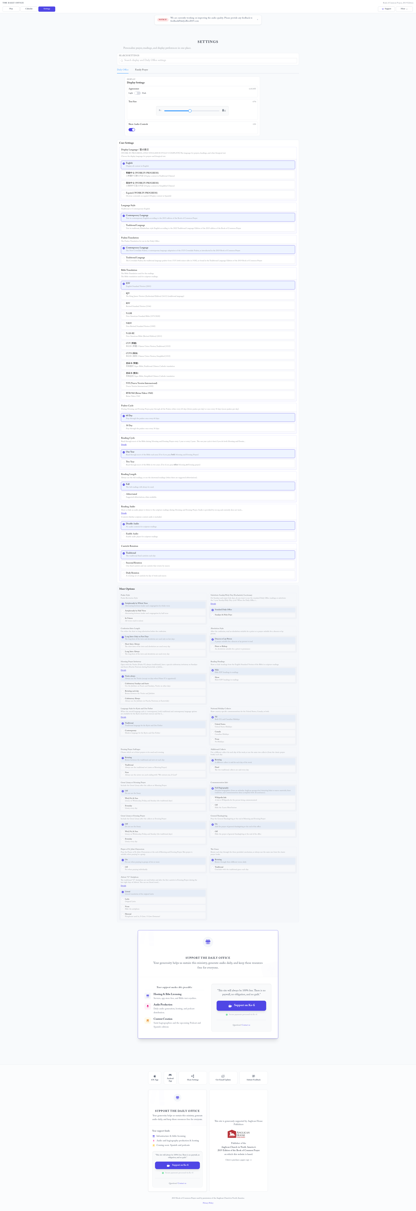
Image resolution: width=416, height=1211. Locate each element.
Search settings (129, 56)
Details (124, 445)
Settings (47, 9)
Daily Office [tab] (123, 70)
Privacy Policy (208, 1203)
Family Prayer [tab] (141, 70)
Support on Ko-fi (244, 1005)
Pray (11, 9)
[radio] (208, 165)
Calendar (28, 9)
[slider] (190, 111)
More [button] (403, 9)
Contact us (246, 1025)
